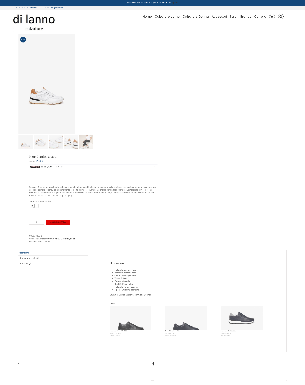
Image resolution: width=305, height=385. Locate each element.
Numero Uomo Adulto (40, 201)
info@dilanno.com (57, 8)
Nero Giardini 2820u (228, 331)
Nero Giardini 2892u (172, 331)
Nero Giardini (44, 241)
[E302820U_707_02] (48, 84)
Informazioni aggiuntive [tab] (29, 258)
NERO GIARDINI (62, 238)
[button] (281, 16)
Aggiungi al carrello (58, 222)
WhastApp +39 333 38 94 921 (39, 8)
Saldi (72, 238)
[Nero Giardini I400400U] (136, 318)
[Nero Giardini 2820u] (247, 318)
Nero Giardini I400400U (118, 331)
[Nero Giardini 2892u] (191, 318)
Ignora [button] (175, 2)
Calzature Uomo (46, 238)
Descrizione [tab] (23, 252)
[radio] (32, 206)
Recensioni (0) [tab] (24, 263)
